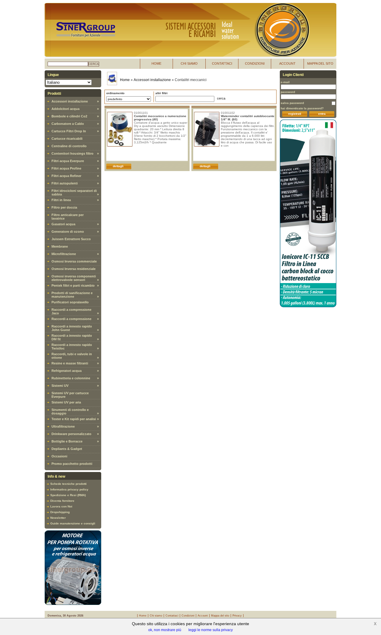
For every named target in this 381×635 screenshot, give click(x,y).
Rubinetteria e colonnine (70, 378)
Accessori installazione (69, 101)
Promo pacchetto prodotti (71, 463)
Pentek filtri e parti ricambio (73, 285)
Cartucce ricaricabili (66, 138)
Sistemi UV (59, 385)
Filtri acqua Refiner (66, 176)
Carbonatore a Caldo (67, 123)
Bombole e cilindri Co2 (69, 116)
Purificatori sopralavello (70, 302)
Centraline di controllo (69, 146)
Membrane (59, 246)
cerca (93, 64)
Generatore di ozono (67, 231)
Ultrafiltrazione (63, 426)
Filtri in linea (61, 200)
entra (322, 113)
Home (125, 80)
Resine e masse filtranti (69, 363)
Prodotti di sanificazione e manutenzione (72, 294)
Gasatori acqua (63, 224)
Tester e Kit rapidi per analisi (73, 419)
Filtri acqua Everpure (67, 161)
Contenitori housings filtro (72, 153)
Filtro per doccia (64, 207)
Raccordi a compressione (71, 319)
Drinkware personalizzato (71, 434)
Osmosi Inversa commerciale (74, 261)
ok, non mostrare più (164, 630)
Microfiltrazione (63, 254)
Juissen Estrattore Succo (71, 239)
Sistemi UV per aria (66, 402)
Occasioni (59, 456)
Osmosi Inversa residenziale (73, 269)
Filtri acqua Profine (66, 168)
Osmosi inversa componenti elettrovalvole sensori (73, 278)
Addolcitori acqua (65, 109)
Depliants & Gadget (66, 449)
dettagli (118, 166)
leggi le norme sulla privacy (210, 630)
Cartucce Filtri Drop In (68, 131)
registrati (294, 113)
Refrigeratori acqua (66, 370)
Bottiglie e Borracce (66, 441)
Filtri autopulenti (64, 183)
